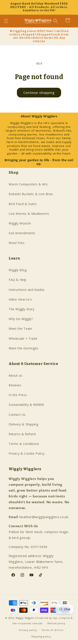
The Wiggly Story (21, 309)
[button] (8, 21)
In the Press (18, 395)
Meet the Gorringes (23, 348)
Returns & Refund (22, 434)
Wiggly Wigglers (26, 617)
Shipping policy (41, 636)
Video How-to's (20, 299)
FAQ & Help (17, 280)
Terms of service (52, 630)
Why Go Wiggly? (21, 319)
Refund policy (56, 623)
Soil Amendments (22, 233)
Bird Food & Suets (23, 204)
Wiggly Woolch (20, 223)
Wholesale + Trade (23, 338)
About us (15, 375)
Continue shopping (39, 92)
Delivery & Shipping (23, 424)
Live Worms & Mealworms (29, 214)
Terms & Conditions (24, 444)
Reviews (15, 385)
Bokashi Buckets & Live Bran (31, 194)
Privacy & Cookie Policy (27, 453)
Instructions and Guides (27, 290)
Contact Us (17, 414)
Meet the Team (20, 328)
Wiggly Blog (18, 270)
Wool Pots (16, 243)
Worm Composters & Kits (28, 184)
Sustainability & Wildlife (26, 405)
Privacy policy (28, 630)
